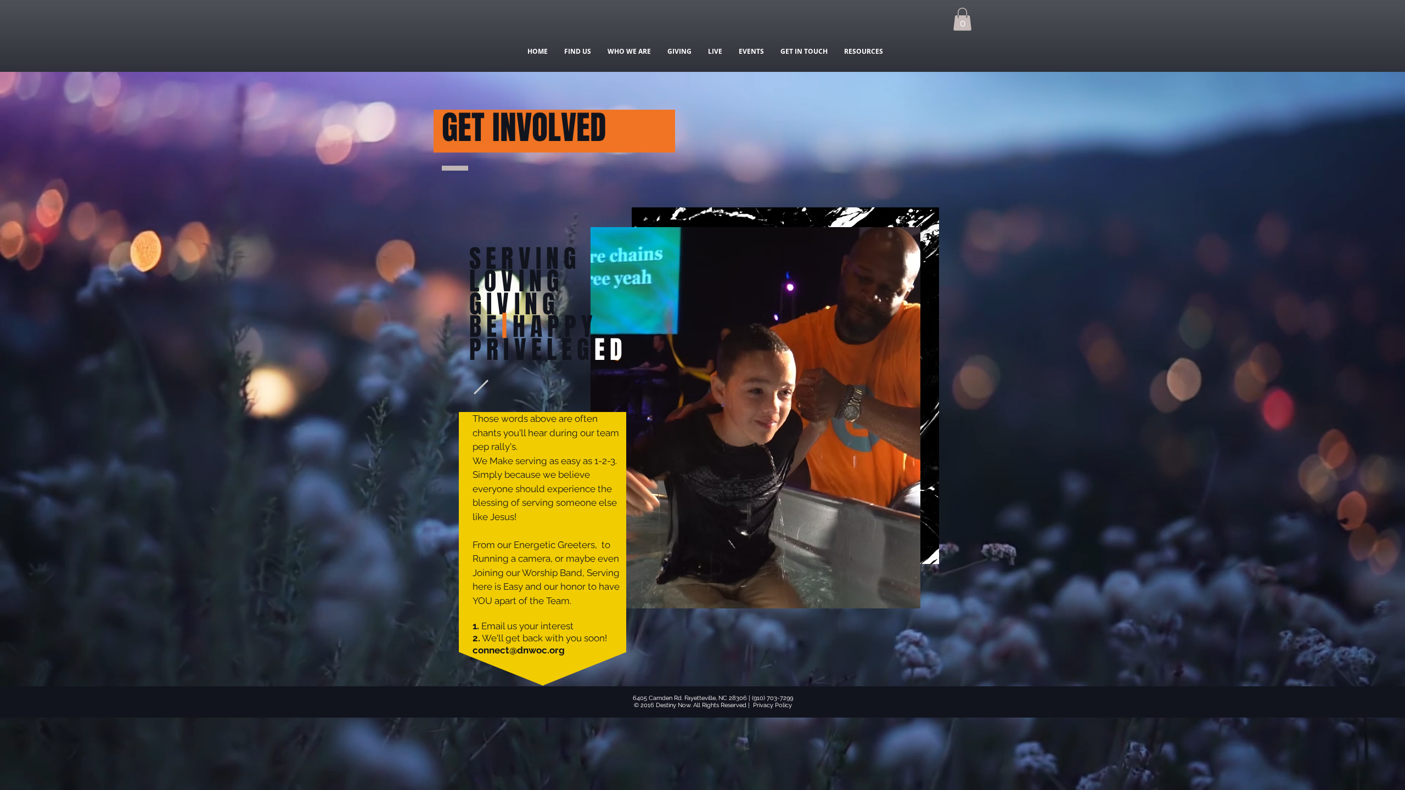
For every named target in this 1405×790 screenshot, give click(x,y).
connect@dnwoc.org (519, 650)
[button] (962, 19)
